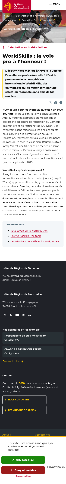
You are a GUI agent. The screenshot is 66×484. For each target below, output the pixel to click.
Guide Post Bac (30, 20)
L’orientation (10, 20)
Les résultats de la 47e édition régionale (35, 241)
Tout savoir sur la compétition (29, 230)
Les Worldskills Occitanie (26, 236)
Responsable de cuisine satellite (25, 335)
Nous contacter (18, 399)
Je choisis (47, 20)
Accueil (8, 16)
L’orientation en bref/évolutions (20, 24)
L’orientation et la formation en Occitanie (37, 16)
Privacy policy (56, 467)
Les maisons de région (22, 410)
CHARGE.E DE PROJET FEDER (23, 349)
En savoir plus (11, 361)
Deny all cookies (25, 470)
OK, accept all (24, 460)
